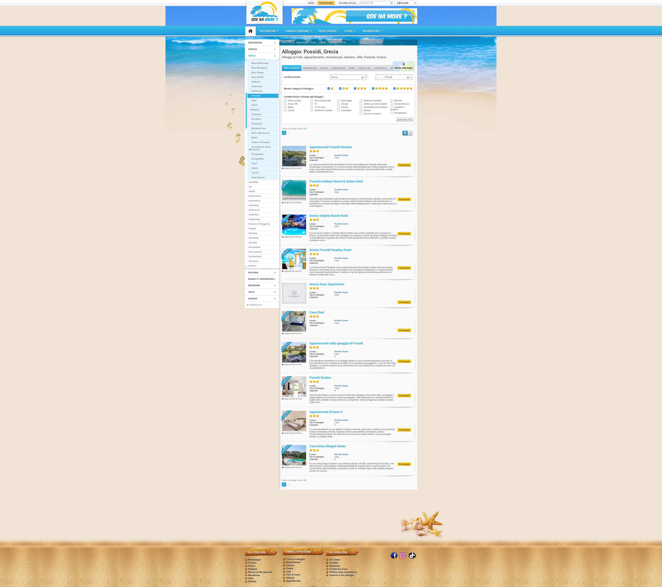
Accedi (311, 3)
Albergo (290, 577)
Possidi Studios (320, 377)
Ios (250, 187)
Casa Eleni (316, 312)
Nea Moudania (258, 68)
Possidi (254, 96)
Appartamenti (310, 68)
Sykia (253, 168)
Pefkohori (256, 86)
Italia (250, 578)
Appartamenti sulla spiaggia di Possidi (336, 343)
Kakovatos (255, 196)
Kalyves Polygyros (259, 224)
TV (315, 104)
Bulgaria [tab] (253, 272)
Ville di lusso (381, 68)
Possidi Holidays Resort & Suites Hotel (336, 181)
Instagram (403, 555)
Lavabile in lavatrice (397, 108)
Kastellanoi (255, 256)
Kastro (253, 266)
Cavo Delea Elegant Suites (327, 446)
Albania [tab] (252, 298)
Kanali (252, 228)
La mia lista (349, 3)
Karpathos (255, 247)
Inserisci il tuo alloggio (341, 575)
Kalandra (254, 205)
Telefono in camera (323, 110)
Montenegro (254, 559)
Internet (367, 110)
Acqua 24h (293, 104)
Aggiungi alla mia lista (293, 168)
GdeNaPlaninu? (255, 305)
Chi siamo (334, 559)
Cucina (291, 110)
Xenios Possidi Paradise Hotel (330, 250)
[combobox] (394, 77)
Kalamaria (254, 201)
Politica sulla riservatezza (343, 572)
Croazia (252, 563)
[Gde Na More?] (264, 21)
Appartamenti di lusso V (326, 412)
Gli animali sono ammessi (376, 107)
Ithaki (252, 191)
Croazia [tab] (252, 49)
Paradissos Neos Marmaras (260, 148)
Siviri (253, 105)
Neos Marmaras (259, 133)
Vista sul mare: (295, 100)
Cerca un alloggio (295, 559)
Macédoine (254, 575)
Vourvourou (257, 177)
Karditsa (254, 238)
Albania (252, 581)
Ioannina (253, 182)
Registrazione (326, 3)
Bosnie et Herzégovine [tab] (261, 278)
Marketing (334, 566)
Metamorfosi (257, 128)
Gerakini (255, 119)
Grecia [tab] (252, 55)
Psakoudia (256, 154)
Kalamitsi (255, 123)
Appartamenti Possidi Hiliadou (330, 147)
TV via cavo (319, 107)
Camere (324, 68)
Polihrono (255, 91)
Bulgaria (252, 569)
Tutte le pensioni (291, 68)
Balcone (398, 100)
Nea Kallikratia (259, 63)
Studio (352, 68)
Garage (344, 104)
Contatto (333, 563)
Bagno (291, 107)
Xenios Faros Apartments (326, 284)
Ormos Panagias (259, 142)
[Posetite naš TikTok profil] (412, 555)
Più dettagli (404, 165)
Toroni (254, 173)
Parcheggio (346, 100)
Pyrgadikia (256, 159)
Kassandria (255, 252)
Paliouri (254, 82)
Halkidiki (322, 42)
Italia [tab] (251, 291)
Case (288, 571)
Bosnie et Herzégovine (260, 572)
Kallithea (254, 214)
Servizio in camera (372, 114)
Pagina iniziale (302, 42)
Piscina (344, 107)
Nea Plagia (256, 72)
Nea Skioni (256, 77)
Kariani (253, 242)
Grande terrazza (401, 104)
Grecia (313, 42)
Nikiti (253, 137)
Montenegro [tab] (255, 42)
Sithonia (254, 110)
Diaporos (255, 114)
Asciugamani (400, 113)
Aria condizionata (322, 100)
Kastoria (254, 261)
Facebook (394, 555)
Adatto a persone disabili (375, 104)
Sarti (253, 163)
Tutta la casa (365, 68)
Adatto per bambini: (373, 100)
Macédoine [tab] (254, 285)
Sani (253, 100)
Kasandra (333, 42)
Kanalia (253, 233)
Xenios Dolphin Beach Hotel (328, 215)
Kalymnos (254, 219)
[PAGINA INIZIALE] (250, 31)
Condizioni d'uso (338, 569)
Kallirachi (254, 210)
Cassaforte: (346, 110)
